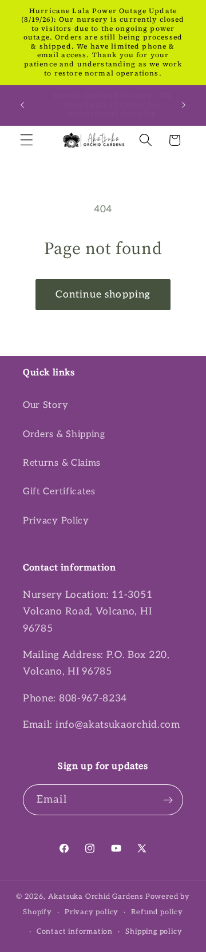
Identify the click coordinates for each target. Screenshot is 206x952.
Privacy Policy (56, 520)
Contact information (75, 931)
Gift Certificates (59, 491)
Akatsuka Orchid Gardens (96, 896)
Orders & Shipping (64, 434)
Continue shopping (103, 294)
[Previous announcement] (22, 105)
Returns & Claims (62, 463)
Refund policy (157, 912)
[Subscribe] (168, 799)
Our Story (45, 405)
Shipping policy (153, 931)
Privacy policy (91, 912)
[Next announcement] (183, 105)
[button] (26, 140)
